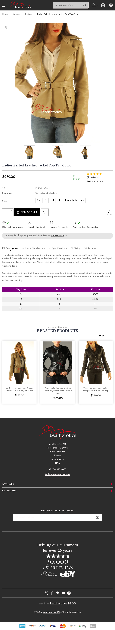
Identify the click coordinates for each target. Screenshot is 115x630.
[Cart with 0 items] (103, 5)
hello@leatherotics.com (57, 474)
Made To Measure (35, 248)
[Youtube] (63, 593)
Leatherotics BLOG (63, 603)
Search (84, 5)
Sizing (77, 248)
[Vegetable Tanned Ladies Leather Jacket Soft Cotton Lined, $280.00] (57, 362)
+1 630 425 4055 (57, 469)
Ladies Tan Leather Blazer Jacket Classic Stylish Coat (19, 389)
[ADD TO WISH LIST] (45, 212)
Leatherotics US (51, 612)
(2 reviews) (93, 177)
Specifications (59, 248)
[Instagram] (69, 593)
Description (11, 248)
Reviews (91, 248)
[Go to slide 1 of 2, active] (100, 336)
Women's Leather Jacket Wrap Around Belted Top (96, 389)
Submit (97, 517)
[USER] (94, 5)
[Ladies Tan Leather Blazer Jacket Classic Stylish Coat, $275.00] (19, 362)
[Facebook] (51, 593)
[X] (46, 593)
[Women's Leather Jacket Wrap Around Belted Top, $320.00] (95, 362)
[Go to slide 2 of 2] (103, 336)
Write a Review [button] (95, 181)
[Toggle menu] (3, 5)
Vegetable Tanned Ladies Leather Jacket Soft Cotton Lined (57, 391)
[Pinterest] (57, 593)
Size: (5, 201)
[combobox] (70, 5)
